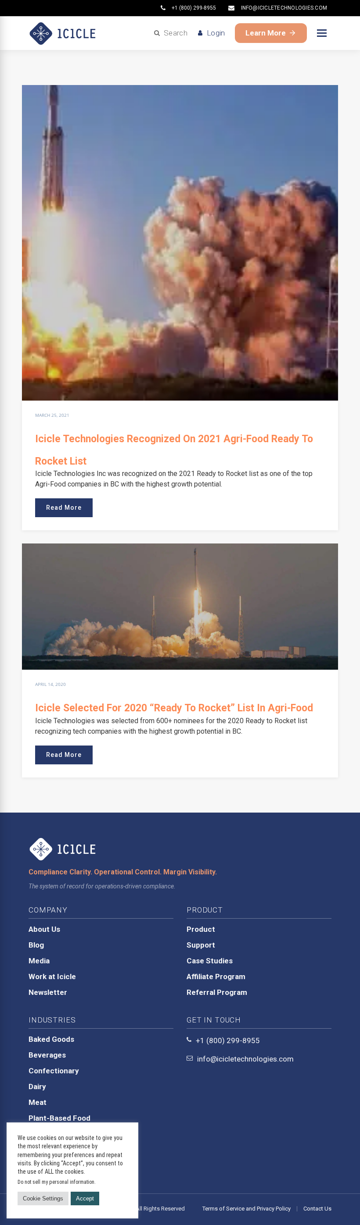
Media (39, 960)
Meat (38, 1102)
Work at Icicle (52, 976)
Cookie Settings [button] (43, 1198)
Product (201, 929)
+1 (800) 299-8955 (194, 8)
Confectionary (54, 1070)
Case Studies (210, 960)
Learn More (265, 32)
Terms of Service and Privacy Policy (246, 1208)
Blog (36, 945)
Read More (64, 507)
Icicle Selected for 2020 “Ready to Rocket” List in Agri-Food (174, 708)
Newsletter (48, 992)
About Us (44, 929)
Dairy (37, 1086)
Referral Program (217, 992)
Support (201, 945)
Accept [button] (85, 1198)
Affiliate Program (216, 976)
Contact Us (317, 1208)
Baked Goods (51, 1039)
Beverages (47, 1055)
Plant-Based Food (59, 1118)
